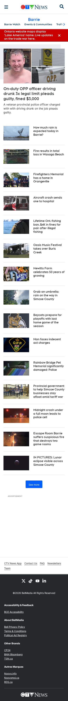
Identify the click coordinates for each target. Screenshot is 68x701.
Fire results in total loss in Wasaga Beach (48, 152)
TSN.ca (8, 658)
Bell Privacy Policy (14, 626)
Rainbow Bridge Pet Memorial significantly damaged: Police (48, 366)
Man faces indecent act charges (47, 341)
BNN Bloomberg (13, 654)
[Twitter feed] (23, 581)
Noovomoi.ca (11, 677)
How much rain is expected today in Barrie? (45, 131)
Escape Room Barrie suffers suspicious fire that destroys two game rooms (48, 439)
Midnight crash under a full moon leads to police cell (48, 413)
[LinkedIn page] (44, 581)
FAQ (42, 563)
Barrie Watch (12, 24)
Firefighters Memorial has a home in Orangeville (48, 178)
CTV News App (13, 563)
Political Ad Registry (15, 635)
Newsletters (54, 563)
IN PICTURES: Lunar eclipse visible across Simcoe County (48, 461)
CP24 (7, 650)
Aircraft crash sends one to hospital (47, 199)
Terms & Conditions (15, 631)
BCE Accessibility (14, 611)
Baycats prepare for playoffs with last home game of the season (47, 320)
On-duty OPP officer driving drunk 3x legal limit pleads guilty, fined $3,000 (29, 93)
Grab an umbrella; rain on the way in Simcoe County (46, 295)
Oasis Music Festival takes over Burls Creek (47, 248)
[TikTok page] (30, 581)
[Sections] (6, 7)
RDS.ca (8, 681)
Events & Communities (38, 24)
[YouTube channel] (37, 581)
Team (7, 568)
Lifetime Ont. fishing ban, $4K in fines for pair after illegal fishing (47, 226)
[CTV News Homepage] (34, 7)
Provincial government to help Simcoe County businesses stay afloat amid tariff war (48, 391)
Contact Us (30, 563)
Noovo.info (10, 673)
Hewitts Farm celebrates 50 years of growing (49, 272)
